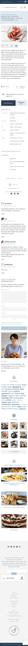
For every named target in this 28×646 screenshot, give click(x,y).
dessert (16, 387)
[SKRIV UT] (16, 46)
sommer (16, 404)
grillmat (17, 391)
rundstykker (20, 400)
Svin (24, 406)
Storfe (14, 406)
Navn (3, 305)
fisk (22, 389)
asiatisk (4, 384)
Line (5, 219)
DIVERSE (15, 14)
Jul (22, 393)
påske (14, 400)
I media (14, 610)
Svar (2, 214)
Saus (9, 402)
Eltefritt (23, 386)
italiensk (18, 393)
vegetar (22, 409)
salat (4, 402)
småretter (6, 404)
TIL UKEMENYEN (14, 451)
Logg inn (20, 1)
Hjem (2, 14)
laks (11, 398)
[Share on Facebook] (11, 193)
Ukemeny (14, 603)
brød (24, 385)
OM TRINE (14, 594)
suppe (19, 407)
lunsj (16, 398)
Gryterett (6, 393)
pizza (3, 400)
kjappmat (11, 395)
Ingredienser (8, 103)
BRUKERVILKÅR (14, 621)
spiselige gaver (6, 406)
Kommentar (5, 289)
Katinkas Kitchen (10, 241)
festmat (15, 389)
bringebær (18, 384)
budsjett (4, 387)
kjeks (17, 395)
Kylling (5, 398)
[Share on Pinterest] (18, 193)
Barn (8, 384)
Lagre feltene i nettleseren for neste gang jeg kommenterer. (12, 323)
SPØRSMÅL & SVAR (14, 612)
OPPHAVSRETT (14, 614)
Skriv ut (15, 184)
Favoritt (8, 389)
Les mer (3, 371)
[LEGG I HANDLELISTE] (12, 46)
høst (12, 393)
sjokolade (15, 402)
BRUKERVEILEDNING (14, 619)
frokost (10, 391)
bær (9, 387)
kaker (4, 396)
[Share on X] (14, 193)
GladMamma (8, 264)
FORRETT (22, 88)
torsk (3, 409)
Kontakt (14, 596)
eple (3, 389)
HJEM (14, 592)
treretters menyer (12, 408)
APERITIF (22, 86)
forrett (4, 391)
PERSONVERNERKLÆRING (14, 615)
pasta (20, 398)
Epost (3, 313)
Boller (12, 384)
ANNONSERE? (14, 597)
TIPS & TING (14, 605)
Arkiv (14, 606)
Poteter (9, 400)
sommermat (24, 404)
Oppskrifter (8, 14)
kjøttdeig (23, 395)
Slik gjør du (21, 103)
